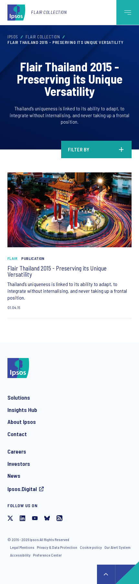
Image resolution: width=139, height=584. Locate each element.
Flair (12, 258)
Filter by (79, 149)
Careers (16, 451)
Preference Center (47, 555)
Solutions (18, 397)
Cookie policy (91, 547)
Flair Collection (49, 12)
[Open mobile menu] (127, 12)
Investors (18, 463)
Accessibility (20, 555)
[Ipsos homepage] (17, 12)
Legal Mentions (22, 547)
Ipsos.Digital (22, 488)
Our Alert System (117, 547)
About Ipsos (21, 421)
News (13, 475)
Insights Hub (22, 409)
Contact (17, 433)
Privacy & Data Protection (57, 547)
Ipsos (12, 36)
